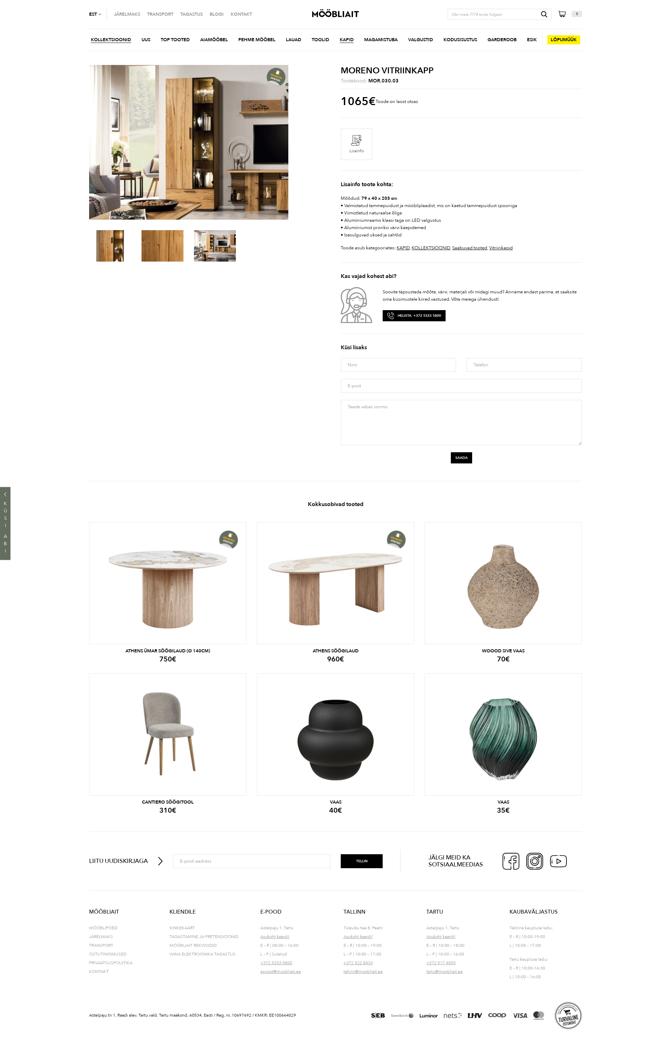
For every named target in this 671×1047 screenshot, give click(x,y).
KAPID (403, 248)
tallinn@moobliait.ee (363, 971)
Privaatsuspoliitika (110, 963)
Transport (101, 945)
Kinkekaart (182, 928)
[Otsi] (544, 14)
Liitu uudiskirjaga (118, 861)
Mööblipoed (103, 928)
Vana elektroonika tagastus (202, 954)
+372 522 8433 (358, 963)
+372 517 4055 (441, 963)
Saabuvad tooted (469, 248)
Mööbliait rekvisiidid (193, 945)
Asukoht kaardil (274, 936)
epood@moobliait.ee (280, 971)
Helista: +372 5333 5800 (419, 315)
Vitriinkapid (501, 248)
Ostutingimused (108, 954)
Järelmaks (101, 936)
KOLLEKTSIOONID (431, 248)
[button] (98, 14)
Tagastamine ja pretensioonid (203, 936)
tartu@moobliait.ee (444, 971)
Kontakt (99, 971)
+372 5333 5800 (276, 963)
